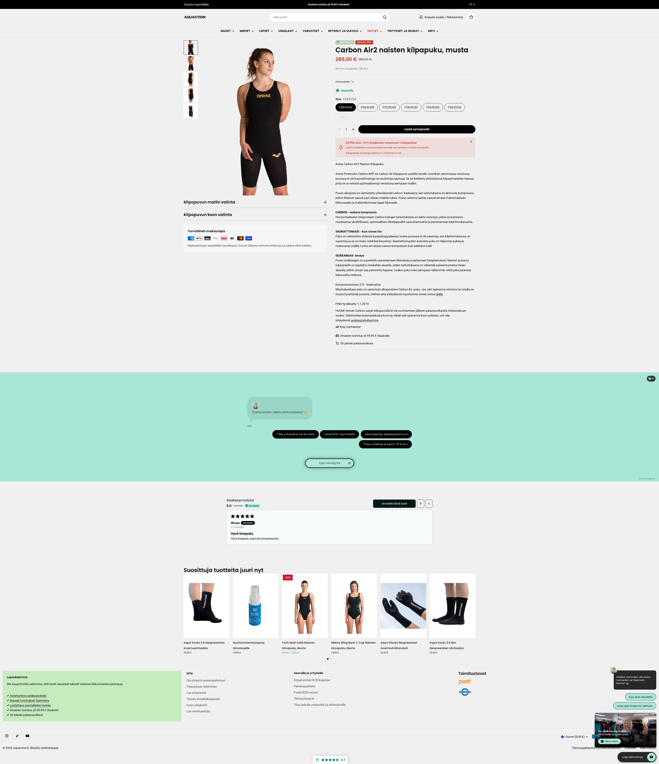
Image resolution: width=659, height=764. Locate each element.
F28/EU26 (345, 107)
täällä (439, 294)
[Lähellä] (471, 141)
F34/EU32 (411, 107)
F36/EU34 (433, 107)
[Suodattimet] (420, 504)
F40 (343, 118)
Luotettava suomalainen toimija (30, 705)
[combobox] (329, 17)
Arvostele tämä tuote (394, 503)
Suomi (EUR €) (575, 736)
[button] (345, 82)
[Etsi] (385, 17)
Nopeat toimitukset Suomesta (29, 700)
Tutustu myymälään (196, 4)
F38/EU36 (454, 107)
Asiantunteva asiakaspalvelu (28, 695)
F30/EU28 (367, 107)
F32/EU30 (389, 107)
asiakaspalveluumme (364, 320)
